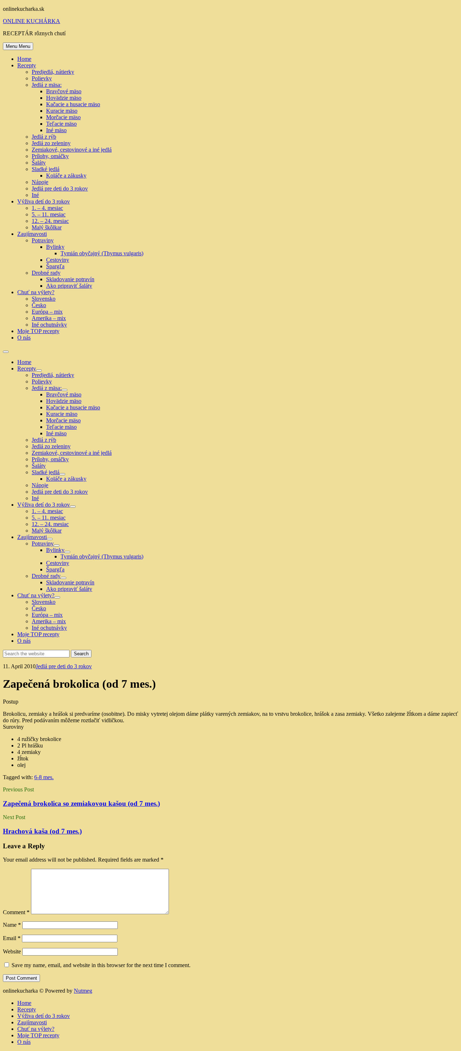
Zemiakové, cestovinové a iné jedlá (72, 150)
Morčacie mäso (63, 117)
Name (12, 925)
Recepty (26, 65)
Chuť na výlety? (35, 292)
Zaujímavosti (32, 234)
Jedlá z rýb (44, 137)
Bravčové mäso (63, 91)
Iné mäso (56, 130)
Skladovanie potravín (70, 279)
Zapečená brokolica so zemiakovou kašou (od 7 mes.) (81, 803)
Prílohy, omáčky (50, 156)
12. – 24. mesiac (50, 221)
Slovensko (43, 299)
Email (12, 938)
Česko (39, 305)
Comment (16, 912)
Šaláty (39, 163)
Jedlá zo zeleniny (51, 143)
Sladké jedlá (45, 169)
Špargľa (55, 266)
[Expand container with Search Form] (6, 352)
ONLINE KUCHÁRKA (31, 21)
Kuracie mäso (61, 111)
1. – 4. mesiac (47, 208)
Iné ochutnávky (49, 325)
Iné (35, 195)
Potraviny (43, 240)
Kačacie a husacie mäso (73, 104)
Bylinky (55, 247)
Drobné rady (46, 273)
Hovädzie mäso (63, 98)
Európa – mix (47, 312)
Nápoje (40, 182)
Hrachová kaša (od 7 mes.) (42, 831)
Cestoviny (57, 260)
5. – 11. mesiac (49, 214)
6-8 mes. (44, 777)
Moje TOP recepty (38, 331)
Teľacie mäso (61, 124)
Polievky (42, 78)
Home (24, 59)
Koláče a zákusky (66, 175)
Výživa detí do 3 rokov (43, 201)
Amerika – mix (49, 318)
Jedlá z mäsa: (47, 85)
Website (12, 951)
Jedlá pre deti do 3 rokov (60, 188)
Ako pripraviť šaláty (69, 286)
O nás (24, 337)
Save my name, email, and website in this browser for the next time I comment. (101, 965)
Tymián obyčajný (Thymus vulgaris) (102, 253)
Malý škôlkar (47, 227)
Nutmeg (83, 991)
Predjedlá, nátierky (53, 72)
